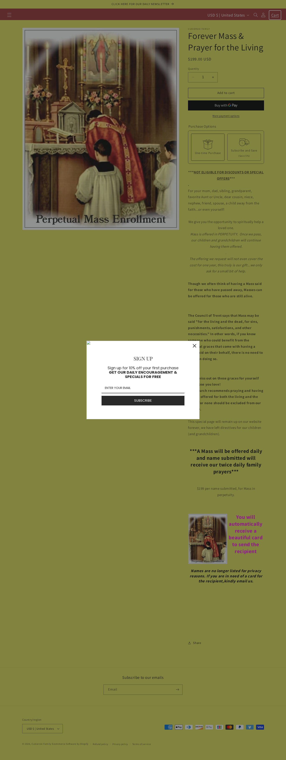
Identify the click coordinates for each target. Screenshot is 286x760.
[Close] (194, 346)
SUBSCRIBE (143, 400)
